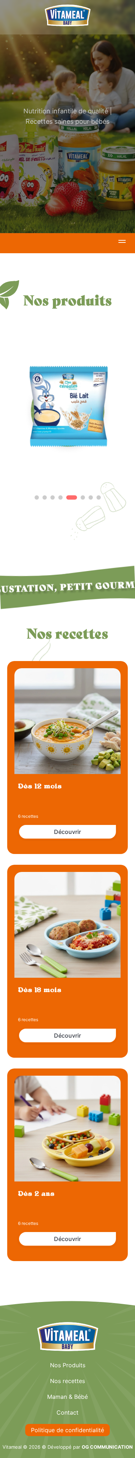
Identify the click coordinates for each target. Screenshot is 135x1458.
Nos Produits (67, 1365)
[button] (122, 242)
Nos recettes (67, 1380)
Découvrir (67, 831)
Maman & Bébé (67, 1396)
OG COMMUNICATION (107, 1447)
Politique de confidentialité (67, 1430)
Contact (67, 1412)
